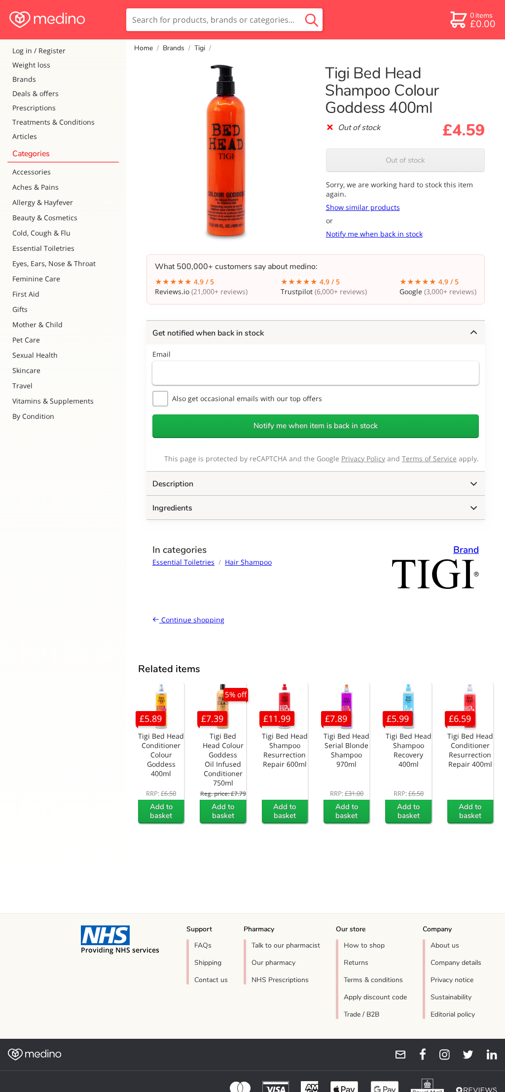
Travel (22, 385)
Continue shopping (191, 619)
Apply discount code (375, 997)
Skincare (26, 370)
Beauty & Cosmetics (44, 217)
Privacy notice (452, 980)
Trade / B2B (361, 1014)
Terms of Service (429, 458)
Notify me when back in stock (374, 234)
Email (161, 354)
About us (445, 945)
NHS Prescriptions (280, 980)
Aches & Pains (35, 187)
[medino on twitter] (463, 1054)
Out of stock (405, 160)
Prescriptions (34, 107)
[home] (62, 19)
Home (143, 48)
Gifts (20, 309)
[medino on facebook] (416, 1054)
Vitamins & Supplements (53, 401)
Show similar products (363, 207)
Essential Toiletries (43, 248)
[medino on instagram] (440, 1054)
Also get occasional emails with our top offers (247, 398)
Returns (356, 962)
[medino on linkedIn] (487, 1054)
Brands (24, 79)
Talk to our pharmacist (286, 945)
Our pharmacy (273, 962)
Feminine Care (36, 278)
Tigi (199, 48)
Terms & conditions (373, 980)
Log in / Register (39, 50)
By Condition (33, 416)
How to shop (364, 945)
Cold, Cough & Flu (41, 233)
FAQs (203, 945)
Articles (24, 136)
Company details (456, 962)
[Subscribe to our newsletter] (396, 1054)
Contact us (211, 980)
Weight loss (31, 64)
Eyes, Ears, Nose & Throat (54, 263)
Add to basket (161, 811)
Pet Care (26, 339)
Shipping (207, 962)
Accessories (31, 171)
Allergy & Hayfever (42, 202)
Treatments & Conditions (53, 122)
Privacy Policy (363, 458)
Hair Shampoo (248, 562)
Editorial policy (453, 1014)
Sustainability (451, 997)
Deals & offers (35, 93)
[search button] (312, 20)
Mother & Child (37, 324)
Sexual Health (35, 355)
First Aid (25, 294)
